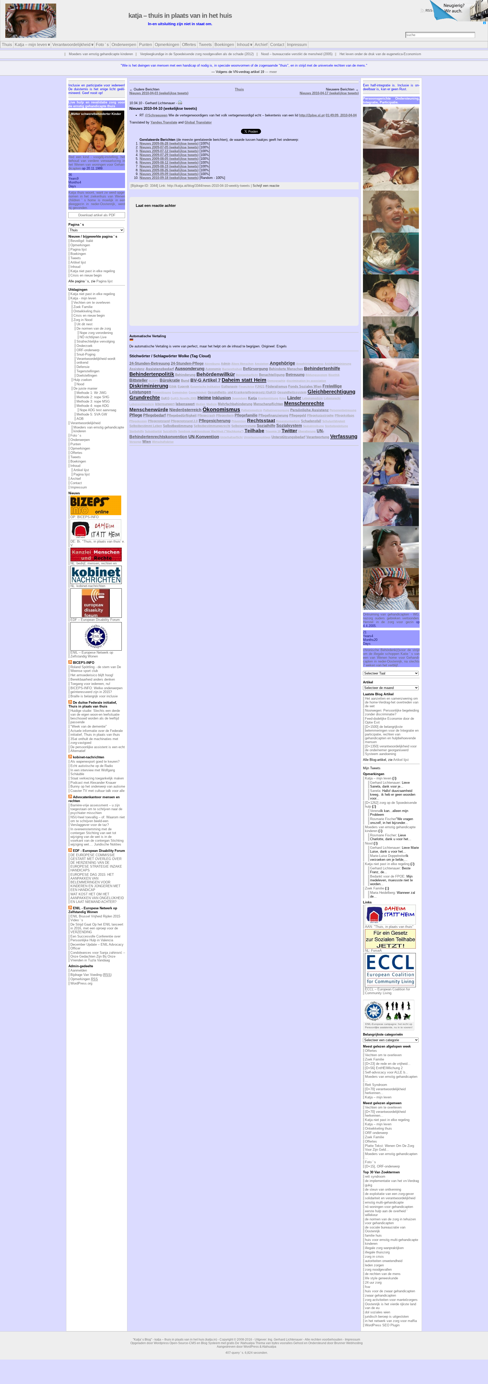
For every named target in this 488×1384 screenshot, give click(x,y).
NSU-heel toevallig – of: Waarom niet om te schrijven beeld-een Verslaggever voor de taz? (97, 821)
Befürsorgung (255, 368)
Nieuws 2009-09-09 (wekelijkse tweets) (169, 174)
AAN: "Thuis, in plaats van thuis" (389, 927)
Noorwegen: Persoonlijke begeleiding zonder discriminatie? (392, 712)
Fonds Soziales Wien (305, 386)
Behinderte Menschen (286, 369)
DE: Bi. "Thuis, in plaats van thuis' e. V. (97, 543)
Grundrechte (144, 397)
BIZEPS (154, 380)
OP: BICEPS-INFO (84, 517)
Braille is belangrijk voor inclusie (94, 696)
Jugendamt (239, 398)
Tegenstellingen (88, 371)
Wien (146, 441)
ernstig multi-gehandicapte (384, 1202)
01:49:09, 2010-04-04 (341, 115)
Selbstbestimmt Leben (145, 425)
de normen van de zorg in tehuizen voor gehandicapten (390, 1221)
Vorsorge (135, 441)
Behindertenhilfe (322, 368)
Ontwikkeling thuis (86, 311)
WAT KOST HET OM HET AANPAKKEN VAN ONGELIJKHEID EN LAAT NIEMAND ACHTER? (97, 898)
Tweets (75, 258)
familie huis (373, 1235)
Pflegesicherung (215, 421)
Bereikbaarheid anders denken (92, 679)
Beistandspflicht (247, 374)
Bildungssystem (316, 374)
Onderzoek (85, 346)
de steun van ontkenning (383, 1189)
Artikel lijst (78, 262)
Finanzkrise (246, 386)
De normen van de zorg (94, 328)
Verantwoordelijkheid (85, 423)
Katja (252, 398)
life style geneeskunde (381, 1278)
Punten (75, 444)
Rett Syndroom (376, 1085)
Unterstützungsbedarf (288, 437)
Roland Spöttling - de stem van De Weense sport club (95, 669)
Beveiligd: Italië (81, 241)
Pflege (135, 415)
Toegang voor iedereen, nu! (90, 684)
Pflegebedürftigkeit (181, 415)
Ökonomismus (221, 409)
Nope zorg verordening (96, 333)
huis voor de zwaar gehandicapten (390, 1291)
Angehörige (282, 363)
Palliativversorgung (276, 410)
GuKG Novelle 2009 (183, 398)
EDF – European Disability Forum (95, 620)
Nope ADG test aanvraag (98, 410)
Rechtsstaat (261, 420)
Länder (294, 397)
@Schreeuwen (156, 115)
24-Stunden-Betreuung (149, 363)
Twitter (289, 430)
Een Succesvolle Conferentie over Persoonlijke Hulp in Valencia (95, 938)
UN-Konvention (203, 436)
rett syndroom (375, 1176)
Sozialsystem (289, 425)
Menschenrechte (304, 403)
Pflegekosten (138, 421)
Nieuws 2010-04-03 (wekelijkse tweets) (158, 93)
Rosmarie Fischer (383, 819)
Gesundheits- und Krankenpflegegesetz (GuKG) (242, 392)
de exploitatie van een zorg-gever (389, 1194)
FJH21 (260, 386)
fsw (367, 1287)
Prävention (239, 421)
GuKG (165, 398)
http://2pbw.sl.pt (312, 115)
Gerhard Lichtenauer (385, 783)
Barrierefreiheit (232, 369)
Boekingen (78, 254)
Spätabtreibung (313, 425)
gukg (368, 1185)
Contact (76, 483)
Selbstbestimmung (178, 426)
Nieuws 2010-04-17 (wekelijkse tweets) (329, 93)
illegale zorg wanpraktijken (384, 1248)
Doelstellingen (87, 375)
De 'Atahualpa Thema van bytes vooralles (264, 1343)
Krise (282, 398)
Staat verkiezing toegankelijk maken (97, 778)
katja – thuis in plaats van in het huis (180, 15)
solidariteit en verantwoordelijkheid (390, 1198)
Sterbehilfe (136, 431)
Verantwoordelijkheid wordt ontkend (96, 360)
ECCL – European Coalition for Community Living (387, 991)
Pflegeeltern (225, 415)
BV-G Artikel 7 (205, 380)
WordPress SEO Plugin (382, 1325)
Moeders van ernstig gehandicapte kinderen (101, 54)
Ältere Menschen (242, 363)
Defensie (83, 367)
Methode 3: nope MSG (93, 401)
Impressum (78, 487)
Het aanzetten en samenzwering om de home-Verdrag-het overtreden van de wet (391, 702)
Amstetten (262, 363)
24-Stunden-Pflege (187, 363)
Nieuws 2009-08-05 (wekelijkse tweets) (169, 159)
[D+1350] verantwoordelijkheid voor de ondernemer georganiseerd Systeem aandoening (391, 750)
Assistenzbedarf (160, 369)
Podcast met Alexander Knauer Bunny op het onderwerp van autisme (97, 784)
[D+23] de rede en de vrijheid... (387, 1064)
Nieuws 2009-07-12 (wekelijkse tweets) (169, 151)
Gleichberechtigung (331, 391)
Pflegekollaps (344, 415)
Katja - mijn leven (83, 298)
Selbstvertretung (243, 425)
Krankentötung (268, 398)
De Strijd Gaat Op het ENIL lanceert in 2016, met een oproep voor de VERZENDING (96, 928)
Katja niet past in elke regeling (92, 271)
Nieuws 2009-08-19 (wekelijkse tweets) (169, 166)
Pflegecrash (206, 415)
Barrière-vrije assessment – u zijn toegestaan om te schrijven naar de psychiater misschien (96, 809)
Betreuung (295, 374)
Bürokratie (170, 380)
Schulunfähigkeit (333, 421)
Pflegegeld (297, 415)
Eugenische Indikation (205, 386)
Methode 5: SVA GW (92, 414)
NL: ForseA (373, 950)
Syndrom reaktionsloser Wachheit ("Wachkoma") (210, 431)
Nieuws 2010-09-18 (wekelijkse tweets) (169, 178)
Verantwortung (317, 437)
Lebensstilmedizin (141, 404)
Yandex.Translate (163, 122)
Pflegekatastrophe (320, 415)
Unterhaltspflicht (231, 437)
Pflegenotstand (159, 421)
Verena (375, 811)
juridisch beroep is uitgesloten (387, 1316)
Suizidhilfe (170, 431)
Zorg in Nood (82, 320)
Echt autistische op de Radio (91, 766)
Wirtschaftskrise (163, 441)
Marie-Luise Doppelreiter (388, 856)
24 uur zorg (373, 1282)
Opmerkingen (80, 245)
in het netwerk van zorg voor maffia (391, 1321)
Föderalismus (276, 386)
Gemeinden (180, 392)
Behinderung (185, 375)
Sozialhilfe (266, 425)
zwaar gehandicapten (380, 1295)
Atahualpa (269, 1346)
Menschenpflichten (268, 404)
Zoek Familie (83, 307)
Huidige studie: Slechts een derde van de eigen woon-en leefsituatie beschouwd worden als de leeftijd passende (95, 716)
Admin (225, 363)
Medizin (211, 404)
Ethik (173, 386)
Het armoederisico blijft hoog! (91, 675)
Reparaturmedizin (288, 421)
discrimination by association (306, 380)
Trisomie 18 (273, 431)
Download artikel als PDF (96, 215)
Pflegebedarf (154, 415)
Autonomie (213, 369)
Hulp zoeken (82, 380)
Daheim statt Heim (244, 380)
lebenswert (185, 404)
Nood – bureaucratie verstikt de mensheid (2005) (296, 54)
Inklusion (221, 397)
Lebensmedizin (312, 398)
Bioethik (334, 374)
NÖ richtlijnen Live (93, 337)
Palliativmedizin (251, 410)
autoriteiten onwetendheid (383, 1261)
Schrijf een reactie (266, 186)
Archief (75, 479)
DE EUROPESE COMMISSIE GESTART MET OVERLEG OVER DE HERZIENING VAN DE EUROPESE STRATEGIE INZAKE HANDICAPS (96, 862)
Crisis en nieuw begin (86, 275)
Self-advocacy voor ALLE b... (386, 1072)
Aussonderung (189, 368)
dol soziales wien (377, 1312)
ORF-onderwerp (88, 350)
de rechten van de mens (383, 1274)
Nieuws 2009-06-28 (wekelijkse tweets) (169, 143)
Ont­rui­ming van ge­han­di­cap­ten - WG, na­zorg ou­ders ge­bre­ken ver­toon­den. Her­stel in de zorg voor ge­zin (391, 618)
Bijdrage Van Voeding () (91, 975)
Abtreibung (212, 363)
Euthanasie (229, 386)
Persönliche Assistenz (309, 410)
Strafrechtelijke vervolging (96, 341)
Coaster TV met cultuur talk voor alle (97, 791)
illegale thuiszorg (377, 1252)
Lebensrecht (332, 398)
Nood (80, 384)
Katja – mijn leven (378, 778)
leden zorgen (374, 1265)
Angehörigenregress (310, 363)
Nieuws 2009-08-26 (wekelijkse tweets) (169, 170)
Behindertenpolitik (151, 374)
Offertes (76, 453)
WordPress (251, 1346)
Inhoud (75, 267)
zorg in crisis (374, 1256)
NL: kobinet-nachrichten (87, 586)
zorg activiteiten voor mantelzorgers (391, 1300)
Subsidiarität (153, 431)
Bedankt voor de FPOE (387, 876)
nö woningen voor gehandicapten (389, 1207)
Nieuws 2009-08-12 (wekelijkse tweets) (169, 162)
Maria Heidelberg (382, 893)
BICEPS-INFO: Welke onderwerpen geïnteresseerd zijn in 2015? (96, 690)
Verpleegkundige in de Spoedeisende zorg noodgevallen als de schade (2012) (197, 54)
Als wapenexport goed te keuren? (94, 761)
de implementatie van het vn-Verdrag (392, 1181)
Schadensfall (311, 421)
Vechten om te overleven (91, 302)
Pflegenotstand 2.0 (184, 421)
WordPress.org (81, 983)
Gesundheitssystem (292, 392)
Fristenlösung (161, 392)
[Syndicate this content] (70, 663)
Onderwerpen (80, 440)
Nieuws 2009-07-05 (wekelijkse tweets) (169, 147)
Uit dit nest (85, 324)
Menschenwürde (148, 409)
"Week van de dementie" (88, 726)
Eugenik (183, 386)
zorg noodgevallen (378, 1269)
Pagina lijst (78, 249)
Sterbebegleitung (336, 425)
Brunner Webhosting (348, 1343)
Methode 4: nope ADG (93, 406)
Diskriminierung (148, 386)
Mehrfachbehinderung (235, 404)
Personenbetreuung (343, 410)
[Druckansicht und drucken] (180, 103)
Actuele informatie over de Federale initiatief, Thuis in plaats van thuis (96, 732)
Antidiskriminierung (338, 363)
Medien (200, 404)
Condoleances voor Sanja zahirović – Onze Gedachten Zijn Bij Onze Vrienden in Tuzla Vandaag (97, 956)
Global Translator (198, 122)
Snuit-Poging (86, 354)
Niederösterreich (185, 410)
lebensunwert (165, 404)
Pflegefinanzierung (273, 415)
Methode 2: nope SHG (93, 397)
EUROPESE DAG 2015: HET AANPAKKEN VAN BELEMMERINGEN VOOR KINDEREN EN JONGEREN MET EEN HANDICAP (95, 882)
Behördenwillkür (215, 374)
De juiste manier (85, 388)
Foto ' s (75, 435)
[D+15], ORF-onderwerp (382, 1166)
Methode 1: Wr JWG (91, 393)
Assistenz (137, 369)
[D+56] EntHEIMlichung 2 (384, 1068)
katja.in (211, 1339)
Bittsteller (138, 380)
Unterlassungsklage (257, 437)
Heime (204, 397)
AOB (80, 419)
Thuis (239, 89)
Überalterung (307, 431)
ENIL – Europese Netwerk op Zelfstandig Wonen (91, 654)
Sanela (375, 791)
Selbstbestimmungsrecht (212, 425)
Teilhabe (254, 430)
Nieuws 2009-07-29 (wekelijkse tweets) (169, 155)
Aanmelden (78, 970)
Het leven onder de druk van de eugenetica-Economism (380, 54)
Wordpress (161, 1343)
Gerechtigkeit (198, 392)
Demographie (276, 380)
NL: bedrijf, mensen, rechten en (93, 563)
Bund (185, 380)
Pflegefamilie (246, 415)
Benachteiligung (272, 375)
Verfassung (343, 436)
